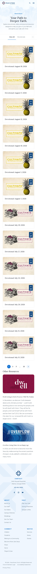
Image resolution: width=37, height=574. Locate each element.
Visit (24, 500)
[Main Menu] (33, 3)
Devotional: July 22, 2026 (15, 278)
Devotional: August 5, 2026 (15, 172)
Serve (6, 548)
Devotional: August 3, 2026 (15, 199)
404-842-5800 (18, 487)
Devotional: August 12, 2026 (16, 119)
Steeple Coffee (26, 510)
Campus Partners (9, 513)
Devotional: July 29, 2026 (15, 225)
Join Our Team (8, 519)
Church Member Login (9, 564)
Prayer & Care (8, 551)
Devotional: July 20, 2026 (15, 304)
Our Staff (7, 506)
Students (7, 535)
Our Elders (7, 510)
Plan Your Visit (26, 503)
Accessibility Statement (24, 564)
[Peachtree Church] (8, 3)
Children (6, 532)
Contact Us (7, 522)
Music (6, 545)
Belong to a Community (11, 538)
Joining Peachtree (27, 506)
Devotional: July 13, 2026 (14, 357)
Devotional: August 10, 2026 (16, 146)
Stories (29, 538)
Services (29, 532)
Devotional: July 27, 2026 (14, 251)
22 (24, 366)
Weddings (7, 516)
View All (12, 37)
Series (29, 535)
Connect (8, 529)
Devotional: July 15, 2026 (14, 331)
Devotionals (21, 37)
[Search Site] (29, 3)
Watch (30, 529)
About (7, 500)
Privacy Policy (6, 567)
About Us (7, 503)
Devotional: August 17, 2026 (16, 93)
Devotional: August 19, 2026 (16, 66)
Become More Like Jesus (12, 541)
